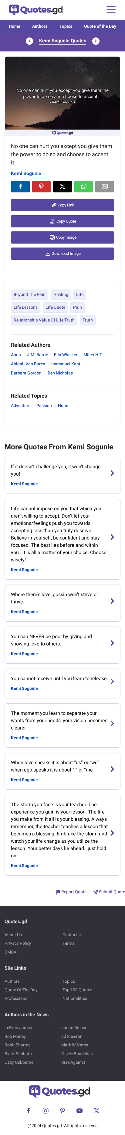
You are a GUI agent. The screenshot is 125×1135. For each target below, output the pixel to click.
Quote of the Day (100, 26)
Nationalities (74, 998)
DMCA (10, 952)
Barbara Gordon (26, 373)
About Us (13, 935)
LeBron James (18, 1027)
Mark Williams (74, 1045)
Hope (63, 405)
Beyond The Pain (30, 294)
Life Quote (55, 307)
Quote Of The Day (21, 990)
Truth (88, 320)
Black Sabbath (18, 1054)
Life (79, 294)
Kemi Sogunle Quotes (62, 40)
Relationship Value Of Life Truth (44, 320)
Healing (60, 294)
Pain (77, 307)
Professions (16, 998)
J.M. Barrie (37, 355)
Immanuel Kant (65, 364)
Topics (65, 26)
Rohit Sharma (18, 1045)
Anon (16, 355)
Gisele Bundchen (77, 1054)
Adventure (20, 405)
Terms (68, 943)
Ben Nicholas (60, 373)
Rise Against (73, 1062)
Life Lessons (26, 307)
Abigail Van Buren (28, 364)
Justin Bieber (73, 1027)
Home (14, 26)
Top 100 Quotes (77, 990)
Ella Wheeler (65, 355)
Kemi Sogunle (26, 173)
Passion (44, 405)
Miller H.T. (93, 355)
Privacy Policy (18, 943)
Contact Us (72, 935)
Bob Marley (15, 1036)
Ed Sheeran (72, 1036)
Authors (39, 26)
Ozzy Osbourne (19, 1062)
